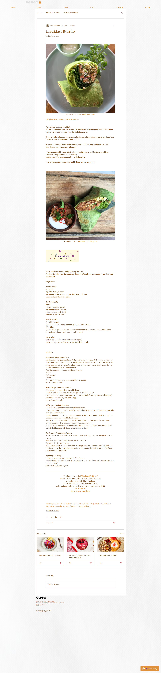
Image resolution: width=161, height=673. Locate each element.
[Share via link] (60, 517)
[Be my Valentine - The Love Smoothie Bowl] (80, 544)
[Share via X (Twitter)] (51, 517)
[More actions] (114, 25)
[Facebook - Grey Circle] (27, 2)
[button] (40, 1)
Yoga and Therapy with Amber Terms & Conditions (50, 603)
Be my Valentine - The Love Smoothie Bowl (79, 556)
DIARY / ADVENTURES (71, 13)
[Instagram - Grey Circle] (32, 2)
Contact (38, 606)
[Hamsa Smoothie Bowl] (110, 544)
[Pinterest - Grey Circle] (34, 2)
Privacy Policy (40, 604)
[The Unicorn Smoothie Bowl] (50, 544)
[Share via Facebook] (47, 517)
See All (122, 533)
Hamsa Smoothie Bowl (108, 555)
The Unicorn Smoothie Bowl (50, 555)
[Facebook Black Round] (37, 598)
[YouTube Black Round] (42, 598)
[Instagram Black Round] (45, 598)
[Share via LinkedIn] (56, 517)
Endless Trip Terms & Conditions (45, 601)
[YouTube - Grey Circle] (37, 2)
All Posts (39, 13)
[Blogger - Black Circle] (40, 598)
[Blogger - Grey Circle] (29, 2)
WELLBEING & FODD (53, 13)
